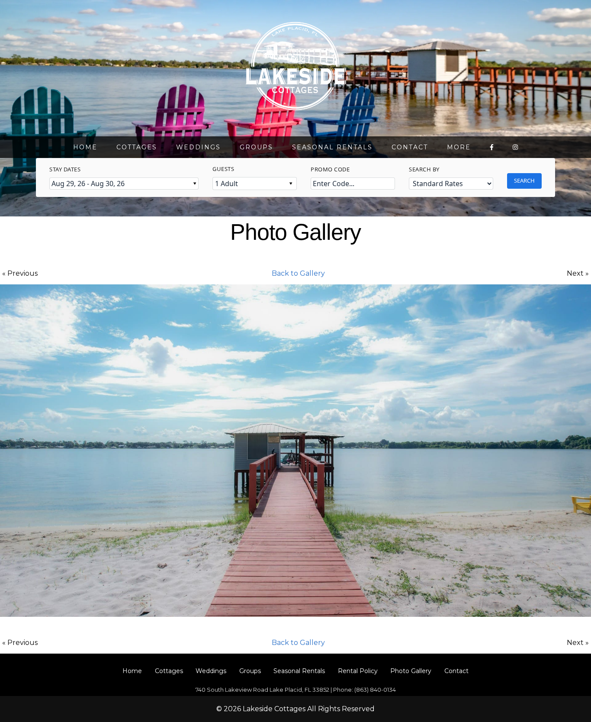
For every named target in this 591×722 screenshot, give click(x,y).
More (459, 147)
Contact (410, 147)
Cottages (136, 147)
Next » (578, 273)
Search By (424, 169)
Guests (223, 169)
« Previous (20, 273)
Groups (256, 147)
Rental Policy (358, 671)
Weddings (198, 147)
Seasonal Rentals (332, 147)
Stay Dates (64, 169)
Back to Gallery (298, 273)
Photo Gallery (410, 671)
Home (85, 147)
